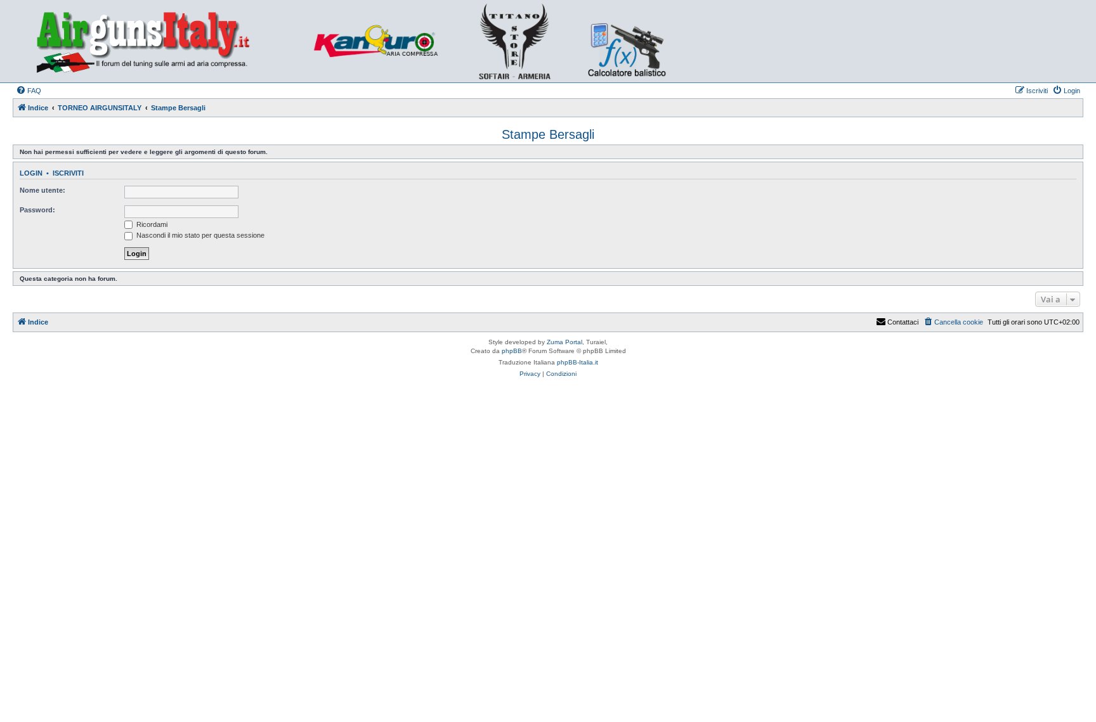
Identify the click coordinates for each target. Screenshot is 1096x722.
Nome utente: (42, 190)
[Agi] (162, 41)
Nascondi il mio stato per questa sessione (199, 235)
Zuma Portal (564, 341)
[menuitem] (28, 90)
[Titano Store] (518, 41)
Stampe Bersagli (548, 134)
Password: (37, 210)
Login (31, 173)
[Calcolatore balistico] (625, 41)
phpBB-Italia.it (577, 362)
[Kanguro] (382, 41)
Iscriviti (68, 173)
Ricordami (150, 224)
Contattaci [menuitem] (902, 322)
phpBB (512, 350)
